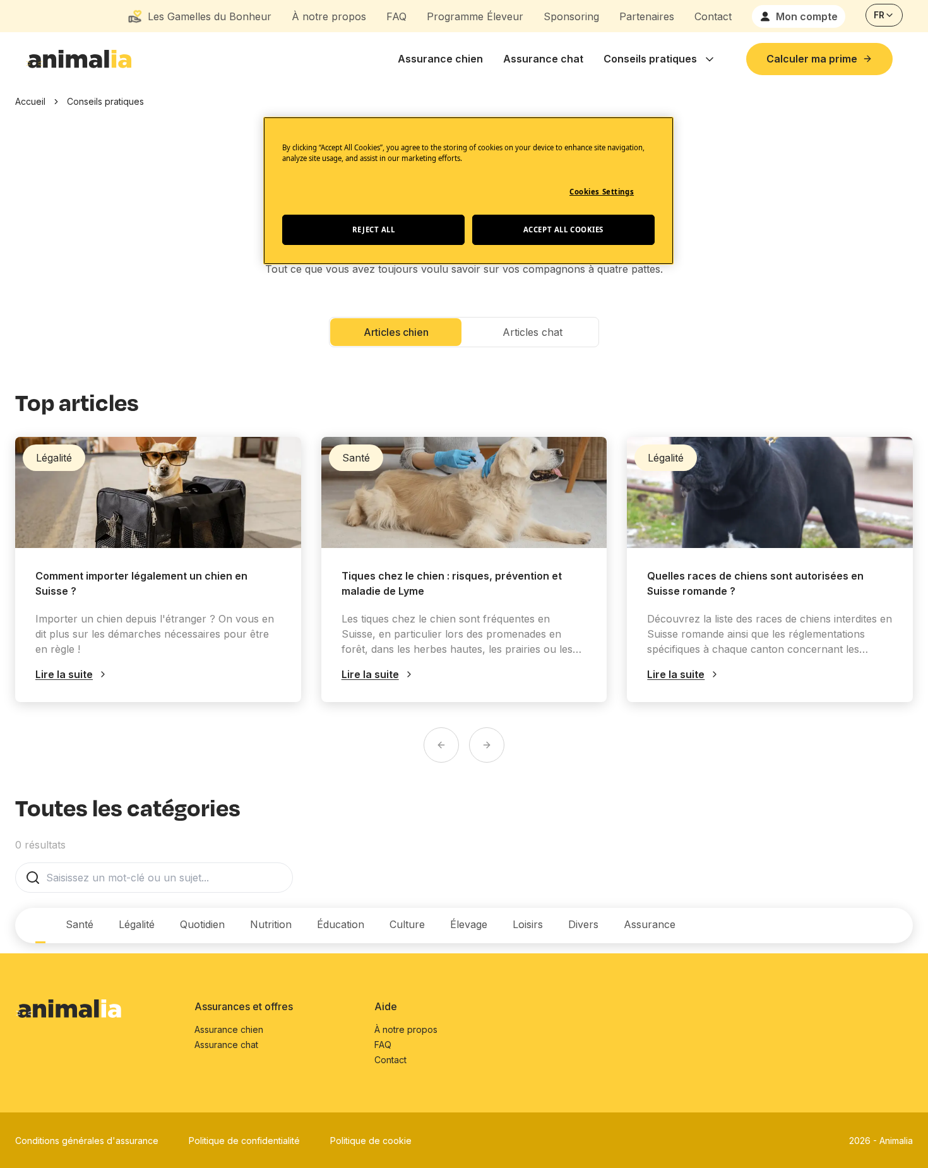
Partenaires (646, 16)
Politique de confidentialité (244, 1140)
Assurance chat (543, 58)
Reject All (373, 229)
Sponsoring (571, 16)
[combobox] (884, 15)
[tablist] (350, 925)
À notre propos (329, 16)
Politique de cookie (371, 1140)
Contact (713, 16)
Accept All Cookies (563, 229)
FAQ (396, 16)
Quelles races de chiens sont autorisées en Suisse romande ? (755, 583)
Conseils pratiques (650, 58)
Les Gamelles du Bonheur (209, 16)
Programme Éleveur (475, 16)
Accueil (30, 101)
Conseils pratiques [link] (105, 101)
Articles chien (396, 332)
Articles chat (532, 332)
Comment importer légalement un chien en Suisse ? (141, 583)
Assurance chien (440, 58)
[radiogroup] (464, 332)
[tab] (40, 925)
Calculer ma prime (811, 58)
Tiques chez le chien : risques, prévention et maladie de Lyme (452, 583)
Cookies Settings (601, 191)
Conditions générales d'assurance (86, 1140)
